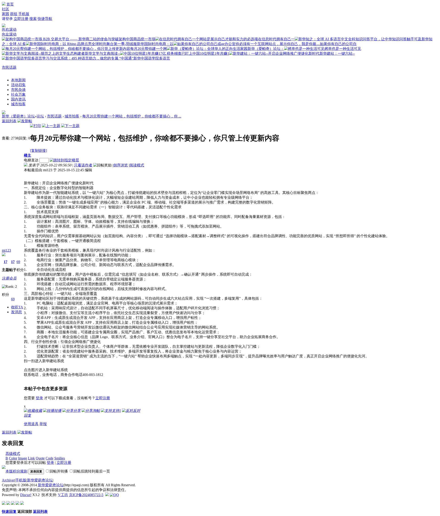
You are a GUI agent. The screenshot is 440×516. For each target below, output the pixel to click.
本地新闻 (18, 80)
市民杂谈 (18, 90)
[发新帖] (24, 121)
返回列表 (9, 121)
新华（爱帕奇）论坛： (266, 49)
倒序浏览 (120, 165)
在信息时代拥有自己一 (276, 39)
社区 (5, 9)
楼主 (27, 155)
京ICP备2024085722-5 (86, 495)
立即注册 (21, 19)
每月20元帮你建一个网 (148, 49)
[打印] (35, 126)
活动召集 (18, 85)
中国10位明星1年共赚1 (210, 53)
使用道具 (31, 424)
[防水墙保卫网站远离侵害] (107, 495)
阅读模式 (136, 165)
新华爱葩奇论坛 (40, 480)
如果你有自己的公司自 (338, 44)
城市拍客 (18, 104)
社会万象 (18, 94)
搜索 (33, 19)
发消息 (16, 312)
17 (5, 262)
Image (22, 458)
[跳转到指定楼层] (65, 160)
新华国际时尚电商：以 (155, 44)
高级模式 (13, 454)
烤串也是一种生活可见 (342, 49)
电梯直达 (31, 160)
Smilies (59, 458)
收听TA (17, 307)
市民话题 (9, 67)
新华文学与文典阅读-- (102, 53)
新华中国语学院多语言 (151, 58)
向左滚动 (9, 34)
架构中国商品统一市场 (137, 39)
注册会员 (9, 278)
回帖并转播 (59, 471)
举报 (43, 424)
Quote (40, 458)
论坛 (40, 116)
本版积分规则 (17, 471)
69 (18, 262)
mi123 (6, 250)
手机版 (23, 14)
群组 (13, 14)
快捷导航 (45, 19)
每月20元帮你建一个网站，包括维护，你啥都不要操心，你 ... (131, 116)
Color (13, 458)
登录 (39, 398)
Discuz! (25, 495)
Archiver (8, 480)
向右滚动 (9, 29)
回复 (27, 415)
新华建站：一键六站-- (337, 53)
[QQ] (114, 495)
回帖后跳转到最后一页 (91, 471)
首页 (10, 4)
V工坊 (63, 495)
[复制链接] (38, 150)
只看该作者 (83, 165)
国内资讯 (18, 99)
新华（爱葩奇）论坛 (18, 116)
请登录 (7, 19)
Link (31, 458)
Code (49, 458)
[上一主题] (51, 126)
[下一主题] (70, 126)
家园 (5, 14)
